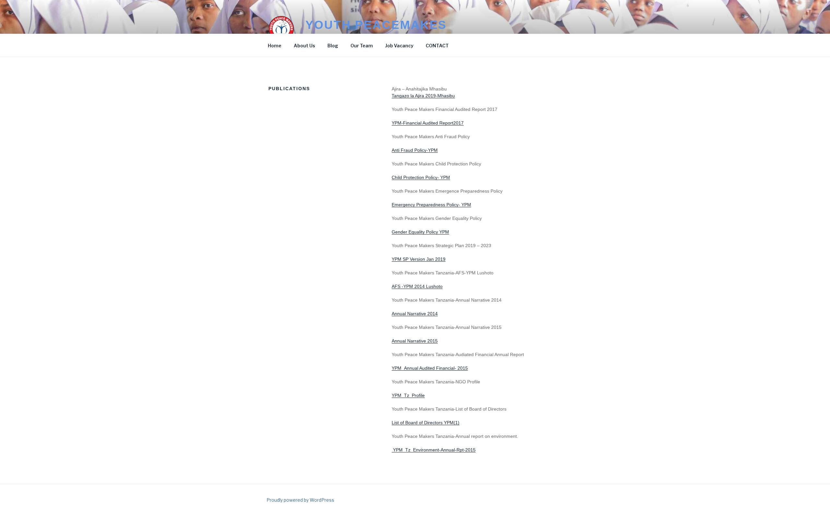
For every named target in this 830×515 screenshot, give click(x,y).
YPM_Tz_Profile (408, 395)
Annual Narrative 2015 (415, 340)
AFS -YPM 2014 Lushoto (417, 286)
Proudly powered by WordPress (300, 500)
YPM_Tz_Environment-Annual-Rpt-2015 (434, 449)
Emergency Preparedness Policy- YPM (431, 204)
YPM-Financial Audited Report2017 (428, 123)
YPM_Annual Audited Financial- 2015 (430, 368)
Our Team (361, 45)
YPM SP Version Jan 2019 (418, 259)
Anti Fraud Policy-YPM (415, 150)
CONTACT (437, 45)
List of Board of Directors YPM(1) (425, 422)
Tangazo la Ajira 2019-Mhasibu (423, 95)
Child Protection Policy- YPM (421, 177)
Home (274, 45)
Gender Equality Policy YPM (420, 231)
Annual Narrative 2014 (415, 313)
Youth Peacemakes (376, 24)
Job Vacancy (399, 45)
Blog (332, 45)
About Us (304, 45)
